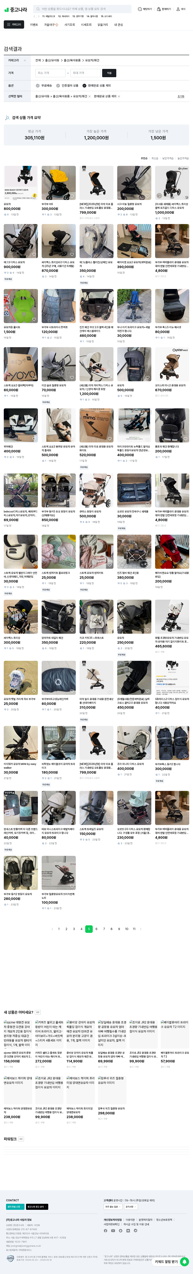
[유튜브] (113, 1231)
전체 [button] (38, 60)
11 (134, 929)
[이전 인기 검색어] (35, 16)
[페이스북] (105, 1231)
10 (126, 929)
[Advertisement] (96, 971)
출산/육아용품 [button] (72, 60)
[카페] (121, 1231)
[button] (89, 96)
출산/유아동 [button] (52, 60)
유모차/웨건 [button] (92, 60)
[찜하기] (34, 196)
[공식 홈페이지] (136, 1230)
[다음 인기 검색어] (38, 16)
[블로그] (128, 1231)
